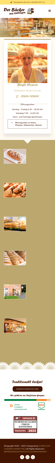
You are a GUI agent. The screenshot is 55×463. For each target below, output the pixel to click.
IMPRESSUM (9, 451)
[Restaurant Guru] (25, 416)
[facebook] (22, 457)
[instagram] (27, 457)
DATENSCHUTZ (24, 451)
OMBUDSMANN (39, 451)
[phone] (33, 457)
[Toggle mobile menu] (49, 10)
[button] (27, 124)
